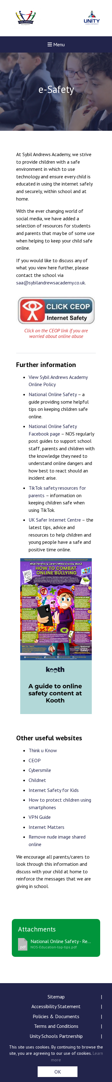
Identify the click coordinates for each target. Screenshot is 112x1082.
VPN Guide (40, 817)
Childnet (37, 780)
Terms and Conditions (56, 1026)
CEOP (35, 760)
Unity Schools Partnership (56, 1036)
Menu (58, 44)
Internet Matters (46, 827)
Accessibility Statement (56, 1006)
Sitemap (56, 996)
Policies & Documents (56, 1016)
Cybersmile (40, 770)
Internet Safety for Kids (54, 790)
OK (57, 1072)
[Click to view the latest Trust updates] (92, 18)
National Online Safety (53, 394)
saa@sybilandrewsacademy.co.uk (50, 282)
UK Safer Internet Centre (55, 520)
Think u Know (43, 750)
